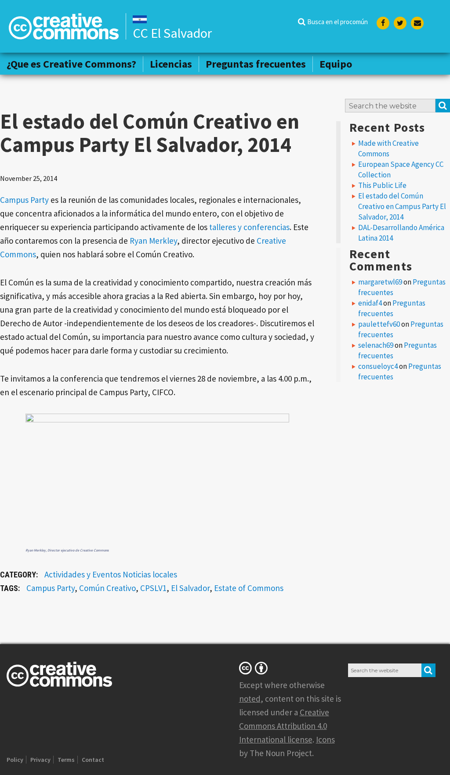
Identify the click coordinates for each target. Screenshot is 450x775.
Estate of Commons (248, 588)
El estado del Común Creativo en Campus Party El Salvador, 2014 (402, 206)
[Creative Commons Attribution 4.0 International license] (255, 668)
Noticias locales (150, 574)
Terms (66, 760)
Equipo (335, 64)
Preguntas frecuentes (256, 64)
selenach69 (375, 345)
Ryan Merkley (153, 240)
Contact (93, 760)
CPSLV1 (153, 588)
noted (250, 698)
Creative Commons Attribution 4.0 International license (284, 726)
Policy (15, 760)
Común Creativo (107, 588)
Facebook (383, 23)
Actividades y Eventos (82, 574)
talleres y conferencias (249, 227)
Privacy (40, 760)
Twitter (400, 23)
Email (417, 23)
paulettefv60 (379, 324)
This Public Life (382, 185)
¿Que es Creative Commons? (71, 64)
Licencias (171, 64)
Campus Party (24, 200)
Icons (325, 739)
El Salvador (190, 588)
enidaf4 (370, 303)
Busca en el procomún (337, 22)
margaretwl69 (380, 282)
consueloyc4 (378, 366)
